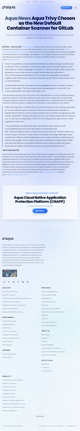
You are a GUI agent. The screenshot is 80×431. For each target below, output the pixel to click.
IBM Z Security (7, 345)
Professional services (49, 355)
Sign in (28, 2)
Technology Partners (9, 354)
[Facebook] (27, 282)
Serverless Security (8, 394)
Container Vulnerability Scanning (13, 404)
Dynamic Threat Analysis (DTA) (13, 400)
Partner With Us (7, 357)
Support (42, 2)
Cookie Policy (60, 426)
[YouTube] (13, 282)
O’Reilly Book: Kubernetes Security (53, 312)
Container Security (8, 387)
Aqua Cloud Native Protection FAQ (53, 352)
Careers (44, 341)
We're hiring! (50, 2)
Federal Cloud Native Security (12, 312)
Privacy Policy (43, 426)
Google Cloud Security (10, 335)
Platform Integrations (9, 411)
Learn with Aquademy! (49, 325)
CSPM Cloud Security (9, 384)
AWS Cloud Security (48, 302)
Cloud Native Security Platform (12, 380)
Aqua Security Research (50, 292)
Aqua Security (28, 47)
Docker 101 (45, 305)
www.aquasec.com (49, 172)
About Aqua (46, 335)
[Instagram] (23, 282)
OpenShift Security (8, 325)
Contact (35, 2)
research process (12, 59)
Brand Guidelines (47, 345)
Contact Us (45, 368)
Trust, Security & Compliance (51, 348)
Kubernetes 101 (47, 298)
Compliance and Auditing (11, 302)
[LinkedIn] (4, 282)
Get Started (66, 7)
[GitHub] (18, 282)
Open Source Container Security (13, 407)
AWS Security (6, 328)
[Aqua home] (8, 7)
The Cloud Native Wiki (49, 295)
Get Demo (40, 211)
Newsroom (45, 338)
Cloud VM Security (8, 397)
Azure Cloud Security (9, 331)
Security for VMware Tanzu (11, 338)
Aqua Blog (45, 364)
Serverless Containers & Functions (14, 305)
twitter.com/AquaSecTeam (17, 174)
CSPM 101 (44, 319)
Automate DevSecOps (10, 292)
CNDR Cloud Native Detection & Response (16, 298)
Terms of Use (52, 426)
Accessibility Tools (71, 426)
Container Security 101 (49, 322)
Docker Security (7, 341)
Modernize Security (8, 295)
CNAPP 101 (45, 315)
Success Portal (47, 371)
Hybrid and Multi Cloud (10, 309)
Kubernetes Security (9, 321)
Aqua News (18, 18)
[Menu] (75, 8)
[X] (9, 282)
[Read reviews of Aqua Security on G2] (40, 273)
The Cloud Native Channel (51, 309)
